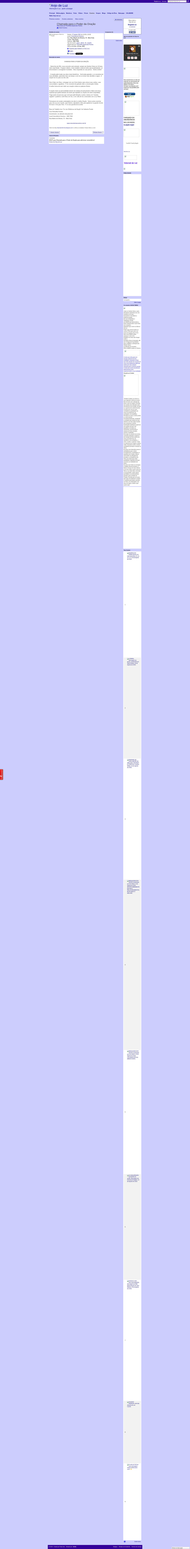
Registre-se (157, 1)
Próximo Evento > (98, 132)
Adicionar (119, 19)
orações (89, 43)
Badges (115, 1546)
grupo (78, 43)
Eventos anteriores (67, 19)
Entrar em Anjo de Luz (55, 142)
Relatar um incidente (124, 1546)
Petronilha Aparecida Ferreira (74, 25)
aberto (82, 43)
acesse (133, 27)
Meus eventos (79, 19)
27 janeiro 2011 (76, 34)
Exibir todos (119, 40)
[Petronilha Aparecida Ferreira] (52, 28)
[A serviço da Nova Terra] (132, 108)
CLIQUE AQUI (129, 125)
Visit (127, 151)
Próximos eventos (54, 19)
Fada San (62, 1546)
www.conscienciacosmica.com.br (76, 123)
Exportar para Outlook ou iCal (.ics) (79, 48)
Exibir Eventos (63, 28)
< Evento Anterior (54, 132)
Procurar (188, 1)
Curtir (71, 51)
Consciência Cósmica (77, 36)
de (85, 43)
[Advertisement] (130, 204)
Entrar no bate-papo (177, 1548)
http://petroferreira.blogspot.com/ (65, 127)
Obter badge (137, 302)
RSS (125, 1542)
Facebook (72, 53)
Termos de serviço (136, 1546)
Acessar (164, 1)
